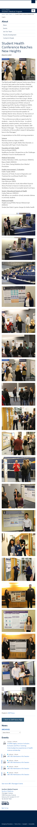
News (5, 25)
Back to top (5, 808)
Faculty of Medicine (7, 791)
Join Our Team (7, 31)
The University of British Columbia (13, 3)
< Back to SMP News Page (12, 720)
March (10, 14)
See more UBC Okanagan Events (12, 783)
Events (5, 28)
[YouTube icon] (8, 804)
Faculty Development (9, 35)
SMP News (11, 713)
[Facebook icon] (3, 804)
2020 (7, 14)
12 (13, 14)
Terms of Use (17, 824)
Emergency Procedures (7, 824)
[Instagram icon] (5, 804)
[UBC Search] (33, 2)
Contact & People (8, 38)
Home (3, 14)
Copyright (24, 824)
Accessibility (31, 824)
